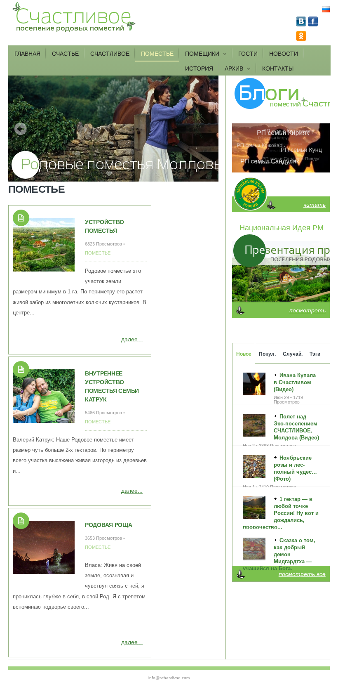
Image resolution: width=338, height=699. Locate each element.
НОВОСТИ (283, 53)
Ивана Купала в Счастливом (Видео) (295, 382)
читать (314, 204)
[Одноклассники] (301, 38)
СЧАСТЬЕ (65, 53)
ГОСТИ (248, 53)
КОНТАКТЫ (277, 68)
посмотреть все (302, 574)
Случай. (293, 354)
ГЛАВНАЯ (27, 53)
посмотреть (307, 310)
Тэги (315, 354)
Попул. (267, 354)
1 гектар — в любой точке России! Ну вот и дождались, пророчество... (281, 513)
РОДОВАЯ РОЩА (108, 525)
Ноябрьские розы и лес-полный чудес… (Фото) (295, 468)
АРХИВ (231, 69)
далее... (132, 339)
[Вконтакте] (302, 24)
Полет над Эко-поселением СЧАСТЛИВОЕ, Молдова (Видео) (296, 427)
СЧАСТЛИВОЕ (109, 53)
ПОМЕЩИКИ (199, 54)
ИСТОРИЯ (199, 68)
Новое (243, 354)
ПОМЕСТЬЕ (157, 53)
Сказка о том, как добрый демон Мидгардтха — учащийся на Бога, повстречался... (279, 558)
